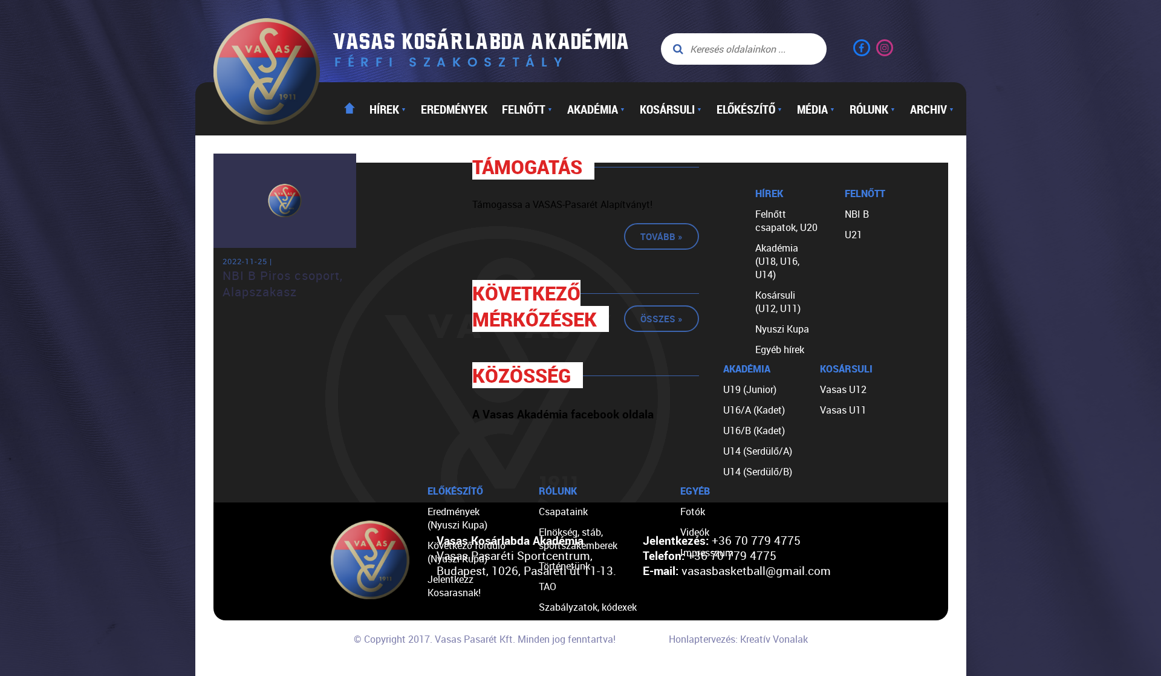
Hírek (387, 108)
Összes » (661, 319)
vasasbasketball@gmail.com (756, 570)
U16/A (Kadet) (754, 410)
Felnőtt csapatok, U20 (786, 220)
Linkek (553, 648)
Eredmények (454, 108)
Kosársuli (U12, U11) (778, 301)
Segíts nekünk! (570, 668)
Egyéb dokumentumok (587, 627)
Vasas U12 (843, 389)
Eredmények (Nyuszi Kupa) (457, 518)
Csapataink (563, 511)
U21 (853, 234)
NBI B (857, 214)
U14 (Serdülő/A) (757, 451)
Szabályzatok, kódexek (588, 607)
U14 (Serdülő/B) (757, 471)
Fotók (692, 511)
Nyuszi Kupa (782, 329)
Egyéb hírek (779, 349)
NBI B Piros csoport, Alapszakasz (283, 283)
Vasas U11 (843, 410)
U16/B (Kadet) (754, 430)
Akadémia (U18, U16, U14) (777, 261)
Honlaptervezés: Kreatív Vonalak (738, 639)
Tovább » (661, 236)
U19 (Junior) (749, 389)
